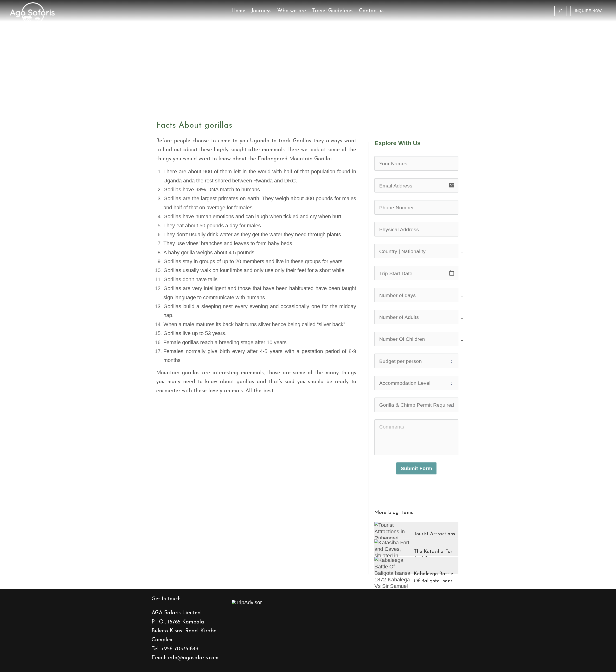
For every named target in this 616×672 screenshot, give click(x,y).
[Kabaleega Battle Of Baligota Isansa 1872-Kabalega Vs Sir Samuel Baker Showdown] (392, 579)
